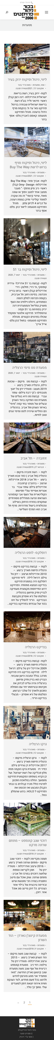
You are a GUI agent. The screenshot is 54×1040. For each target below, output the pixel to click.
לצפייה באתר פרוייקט (35, 347)
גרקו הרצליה (38, 744)
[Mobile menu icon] (46, 12)
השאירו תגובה (22, 88)
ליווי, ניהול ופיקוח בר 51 (30, 269)
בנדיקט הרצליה (36, 647)
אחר (42, 85)
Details (19, 59)
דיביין (22, 1036)
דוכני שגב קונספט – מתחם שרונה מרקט (28, 842)
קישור (35, 59)
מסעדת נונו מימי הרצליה (29, 367)
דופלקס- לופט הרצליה (31, 552)
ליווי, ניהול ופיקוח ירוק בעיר (27, 79)
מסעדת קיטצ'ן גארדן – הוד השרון (27, 937)
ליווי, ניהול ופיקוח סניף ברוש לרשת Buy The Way (28, 165)
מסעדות (36, 85)
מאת (24, 85)
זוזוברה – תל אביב (34, 458)
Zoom (27, 59)
